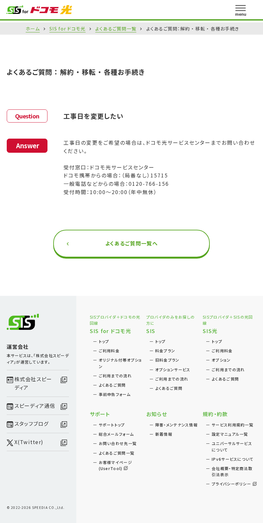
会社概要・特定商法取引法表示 (232, 471)
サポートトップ (112, 424)
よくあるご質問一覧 (116, 28)
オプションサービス (173, 369)
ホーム (33, 28)
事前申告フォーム (115, 394)
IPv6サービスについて (232, 459)
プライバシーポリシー (231, 483)
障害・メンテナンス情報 (176, 424)
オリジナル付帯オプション (120, 363)
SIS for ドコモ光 (67, 28)
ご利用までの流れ (115, 375)
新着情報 (163, 434)
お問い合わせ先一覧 (118, 443)
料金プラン (165, 350)
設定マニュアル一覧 (230, 434)
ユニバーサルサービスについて (232, 446)
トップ (104, 341)
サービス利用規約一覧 (232, 424)
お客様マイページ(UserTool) (115, 465)
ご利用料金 (109, 350)
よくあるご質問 (112, 385)
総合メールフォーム (116, 434)
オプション (221, 360)
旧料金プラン (167, 360)
